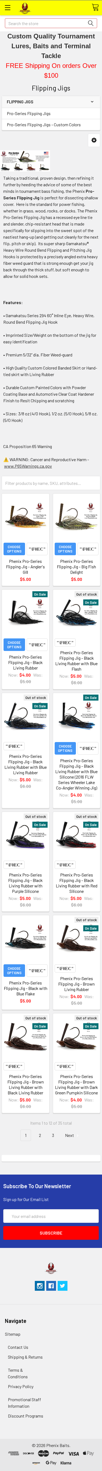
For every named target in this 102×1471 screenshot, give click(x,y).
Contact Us (18, 1347)
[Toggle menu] (7, 7)
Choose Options (14, 549)
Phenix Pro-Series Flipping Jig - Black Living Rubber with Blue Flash (76, 660)
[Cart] (95, 7)
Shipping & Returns (25, 1356)
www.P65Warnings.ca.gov (28, 466)
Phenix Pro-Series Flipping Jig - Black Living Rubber (25, 662)
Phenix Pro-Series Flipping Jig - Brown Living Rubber (76, 984)
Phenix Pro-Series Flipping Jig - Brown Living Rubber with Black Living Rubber (25, 1084)
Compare (37, 549)
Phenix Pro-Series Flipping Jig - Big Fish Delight (76, 567)
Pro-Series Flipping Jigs (29, 113)
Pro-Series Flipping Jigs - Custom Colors (44, 124)
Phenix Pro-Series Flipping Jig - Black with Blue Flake (25, 988)
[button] (94, 140)
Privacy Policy (20, 1386)
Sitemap (12, 1334)
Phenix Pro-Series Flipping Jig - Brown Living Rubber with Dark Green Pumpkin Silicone (76, 1084)
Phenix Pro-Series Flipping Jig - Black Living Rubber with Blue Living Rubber (25, 764)
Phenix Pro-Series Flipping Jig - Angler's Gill (25, 567)
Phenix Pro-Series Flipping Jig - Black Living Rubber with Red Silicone (76, 883)
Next (70, 1135)
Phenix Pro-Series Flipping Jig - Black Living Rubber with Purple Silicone (25, 883)
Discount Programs (25, 1415)
